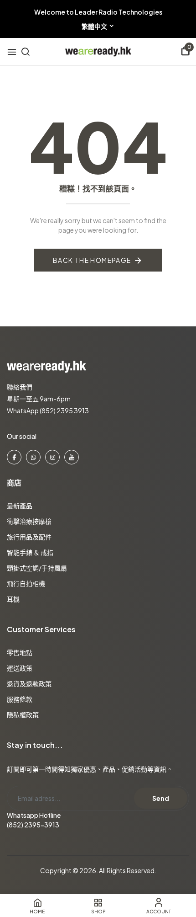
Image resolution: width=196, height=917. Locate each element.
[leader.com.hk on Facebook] (14, 457)
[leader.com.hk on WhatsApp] (33, 457)
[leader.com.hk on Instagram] (52, 457)
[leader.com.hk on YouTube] (71, 457)
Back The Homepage (92, 260)
